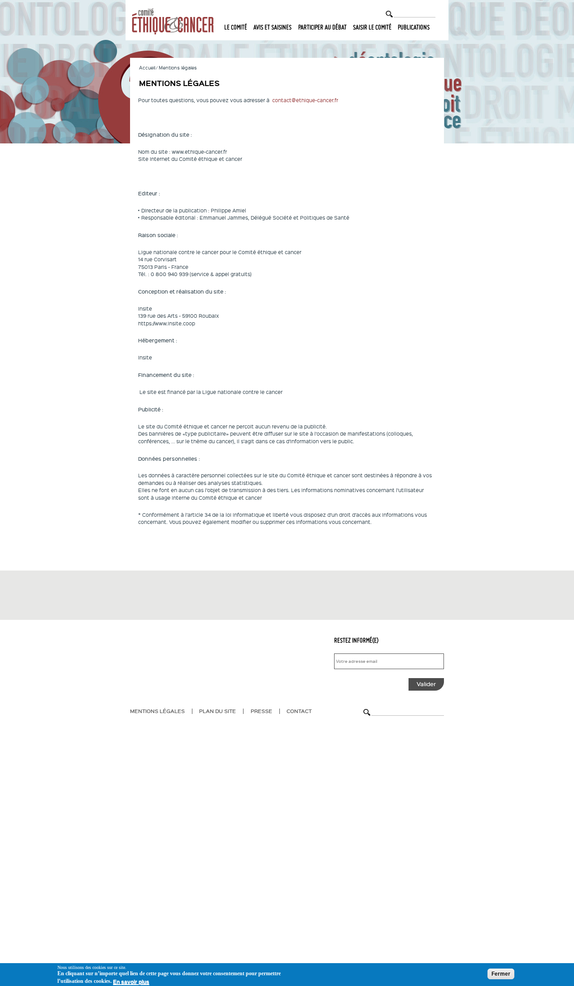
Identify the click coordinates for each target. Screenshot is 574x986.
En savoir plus (131, 982)
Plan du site (217, 710)
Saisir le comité (372, 27)
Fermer (500, 974)
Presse (261, 710)
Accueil (147, 67)
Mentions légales (157, 710)
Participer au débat (322, 27)
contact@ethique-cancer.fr (305, 100)
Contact (299, 710)
